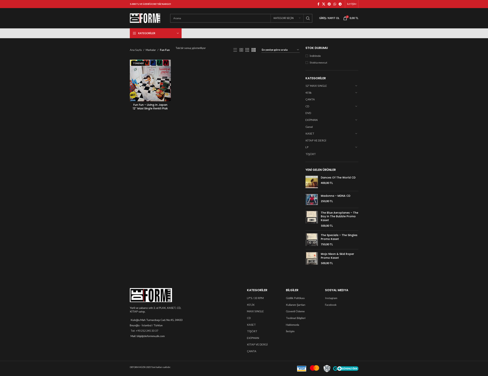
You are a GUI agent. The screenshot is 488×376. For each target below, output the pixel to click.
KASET (309, 133)
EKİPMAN (311, 119)
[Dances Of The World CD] (311, 182)
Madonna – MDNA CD (335, 196)
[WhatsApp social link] (334, 4)
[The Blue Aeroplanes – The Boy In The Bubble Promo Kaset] (311, 219)
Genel (309, 126)
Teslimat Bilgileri (295, 318)
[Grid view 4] (254, 50)
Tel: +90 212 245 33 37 (144, 330)
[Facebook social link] (318, 4)
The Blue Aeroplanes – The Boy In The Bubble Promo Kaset (339, 216)
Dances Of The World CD (338, 177)
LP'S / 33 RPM (255, 298)
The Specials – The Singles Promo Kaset (339, 237)
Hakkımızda (292, 324)
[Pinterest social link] (329, 4)
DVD (308, 113)
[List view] (235, 50)
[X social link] (323, 4)
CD (307, 106)
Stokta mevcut (318, 62)
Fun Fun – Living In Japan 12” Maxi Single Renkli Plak (150, 107)
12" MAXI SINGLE (316, 85)
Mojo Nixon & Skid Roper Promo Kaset (337, 256)
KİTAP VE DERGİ (315, 140)
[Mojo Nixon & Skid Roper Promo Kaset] (311, 258)
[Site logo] (145, 17)
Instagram (331, 298)
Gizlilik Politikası (295, 298)
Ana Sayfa (136, 49)
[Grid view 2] (241, 50)
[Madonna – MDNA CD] (311, 199)
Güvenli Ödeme (295, 311)
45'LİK (251, 304)
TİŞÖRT (310, 154)
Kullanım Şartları (295, 304)
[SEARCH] (308, 18)
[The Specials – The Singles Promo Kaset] (311, 239)
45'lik (308, 92)
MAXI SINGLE (255, 311)
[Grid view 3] (247, 50)
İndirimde (315, 55)
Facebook (331, 304)
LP (307, 147)
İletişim (290, 331)
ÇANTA (310, 99)
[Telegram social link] (340, 4)
